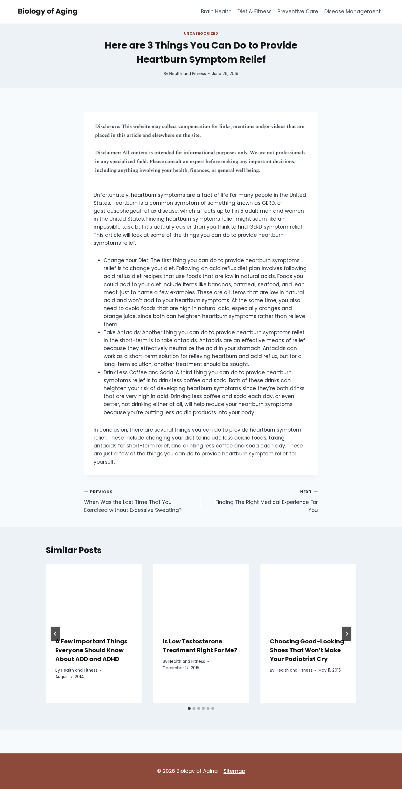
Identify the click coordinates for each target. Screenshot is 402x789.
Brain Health (216, 11)
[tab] (189, 708)
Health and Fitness (187, 73)
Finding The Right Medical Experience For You (266, 501)
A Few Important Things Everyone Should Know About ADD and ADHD (91, 650)
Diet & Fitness (254, 11)
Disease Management (352, 11)
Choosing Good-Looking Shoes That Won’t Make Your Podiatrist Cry (307, 650)
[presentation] (94, 595)
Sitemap (234, 771)
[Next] (346, 634)
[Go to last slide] (55, 634)
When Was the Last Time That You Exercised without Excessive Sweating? (133, 501)
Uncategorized (201, 33)
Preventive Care (298, 11)
